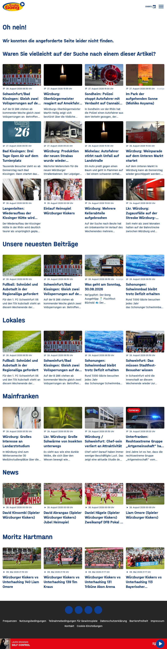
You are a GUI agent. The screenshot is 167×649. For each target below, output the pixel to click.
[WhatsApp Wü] (98, 610)
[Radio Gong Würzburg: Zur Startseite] (14, 6)
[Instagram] (79, 610)
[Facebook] (69, 610)
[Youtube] (88, 610)
